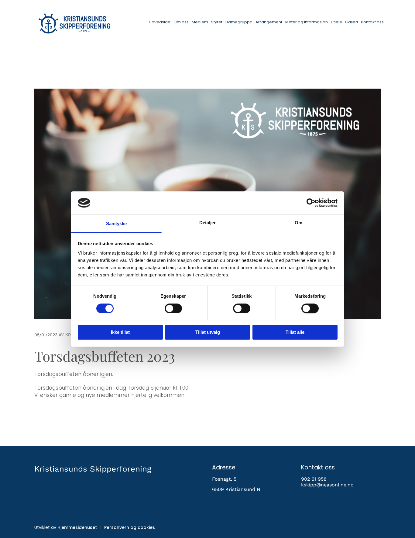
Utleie (336, 22)
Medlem (200, 22)
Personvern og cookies (129, 527)
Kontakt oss (372, 22)
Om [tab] (298, 222)
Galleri (351, 22)
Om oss (181, 22)
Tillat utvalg (207, 332)
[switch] (173, 308)
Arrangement (269, 22)
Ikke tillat (120, 332)
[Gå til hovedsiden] (74, 24)
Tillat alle (295, 332)
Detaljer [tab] (207, 222)
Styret (216, 22)
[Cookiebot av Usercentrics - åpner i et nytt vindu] (311, 202)
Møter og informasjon (306, 22)
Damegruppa (238, 22)
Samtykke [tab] (116, 223)
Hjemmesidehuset (77, 527)
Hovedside (159, 22)
